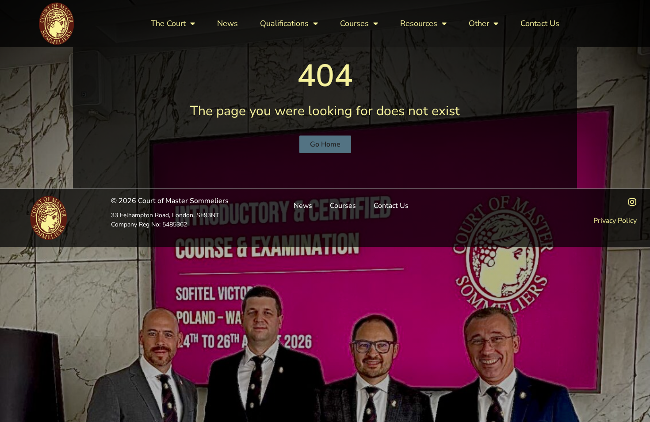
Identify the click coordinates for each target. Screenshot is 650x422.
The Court (168, 23)
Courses (354, 23)
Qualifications (284, 23)
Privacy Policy (615, 221)
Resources (418, 23)
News (227, 23)
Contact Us (539, 23)
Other (479, 23)
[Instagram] (632, 202)
